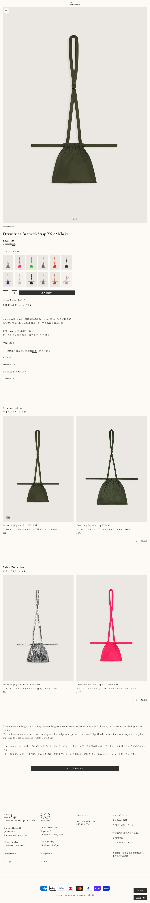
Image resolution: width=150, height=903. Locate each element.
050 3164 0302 (83, 824)
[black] (66, 262)
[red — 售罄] (66, 279)
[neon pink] (20, 262)
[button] (140, 890)
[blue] (8, 279)
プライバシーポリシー (123, 842)
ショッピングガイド (122, 815)
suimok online (69, 895)
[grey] (43, 279)
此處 (34, 350)
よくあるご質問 (119, 820)
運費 (13, 244)
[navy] (31, 279)
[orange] (55, 279)
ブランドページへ (74, 768)
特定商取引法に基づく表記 (125, 832)
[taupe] (43, 262)
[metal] (8, 262)
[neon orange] (55, 262)
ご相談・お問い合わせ (123, 824)
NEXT (144, 540)
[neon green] (31, 262)
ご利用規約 (117, 837)
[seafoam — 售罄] (20, 279)
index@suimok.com (85, 821)
